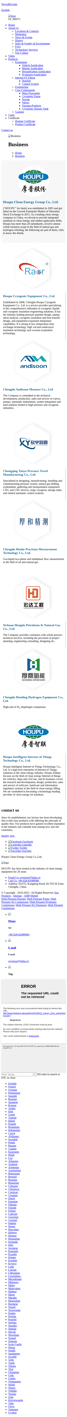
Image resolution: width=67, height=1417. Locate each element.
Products (13, 59)
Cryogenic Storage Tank (35, 108)
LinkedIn (26, 844)
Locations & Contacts (27, 31)
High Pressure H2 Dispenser (31, 905)
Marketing (20, 34)
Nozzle (26, 99)
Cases (11, 114)
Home (11, 24)
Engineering (21, 87)
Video (11, 55)
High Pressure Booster (13, 898)
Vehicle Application (32, 65)
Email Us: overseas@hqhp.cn (24, 877)
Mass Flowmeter (31, 93)
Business (20, 156)
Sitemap (17, 895)
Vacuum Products (31, 105)
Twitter (23, 847)
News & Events (23, 37)
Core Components (25, 90)
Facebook (27, 841)
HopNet (26, 80)
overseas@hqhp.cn (18, 961)
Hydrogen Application (34, 74)
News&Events (9, 4)
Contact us (7, 130)
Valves (25, 102)
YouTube (26, 850)
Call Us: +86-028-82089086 (23, 880)
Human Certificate (25, 121)
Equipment (21, 62)
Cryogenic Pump (31, 96)
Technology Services (26, 49)
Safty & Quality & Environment (32, 43)
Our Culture (21, 52)
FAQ (18, 46)
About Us (13, 28)
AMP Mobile (31, 895)
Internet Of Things (25, 77)
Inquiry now (8, 835)
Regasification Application (36, 71)
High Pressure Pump (38, 898)
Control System (30, 83)
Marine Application (32, 68)
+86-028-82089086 (18, 934)
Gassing (19, 111)
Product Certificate (25, 124)
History (19, 40)
